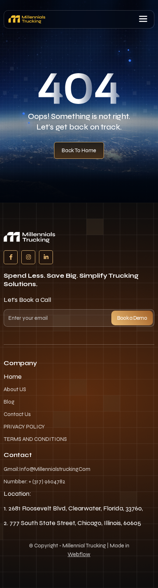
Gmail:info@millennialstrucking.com (47, 469)
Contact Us (17, 414)
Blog (9, 401)
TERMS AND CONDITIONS (35, 439)
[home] (26, 19)
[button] (143, 19)
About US (15, 389)
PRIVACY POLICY (24, 426)
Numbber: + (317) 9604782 (34, 481)
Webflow (79, 554)
